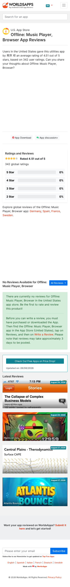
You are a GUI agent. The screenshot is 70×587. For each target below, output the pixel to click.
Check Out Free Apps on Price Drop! (35, 361)
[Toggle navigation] (63, 5)
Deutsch (48, 562)
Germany (35, 211)
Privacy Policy (55, 577)
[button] (49, 5)
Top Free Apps (48, 556)
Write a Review (43, 334)
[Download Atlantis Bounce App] (35, 495)
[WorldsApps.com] (19, 5)
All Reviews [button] (57, 282)
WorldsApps (42, 566)
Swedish (58, 562)
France (55, 211)
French (38, 562)
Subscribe (58, 551)
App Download (22, 137)
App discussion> (48, 137)
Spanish (20, 562)
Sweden (8, 215)
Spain (46, 211)
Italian (30, 562)
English (11, 562)
